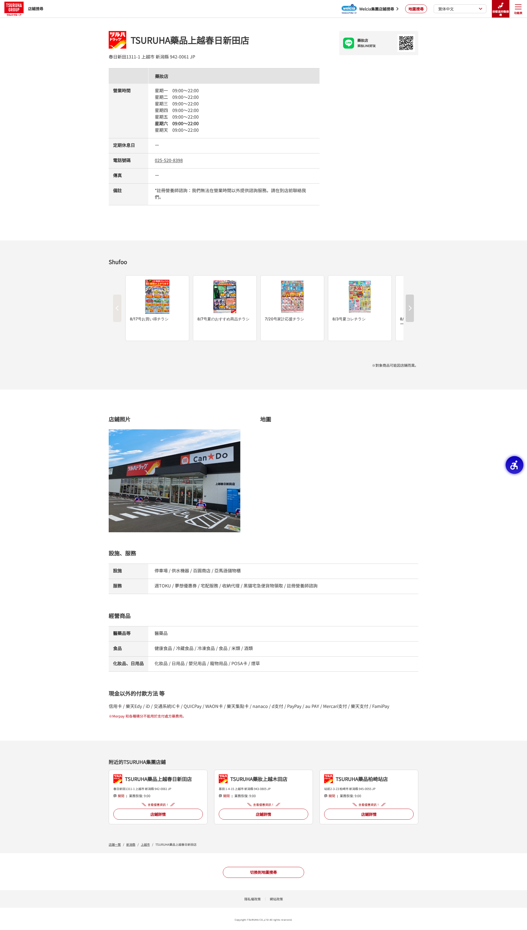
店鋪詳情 (158, 814)
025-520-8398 (169, 160)
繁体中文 (446, 9)
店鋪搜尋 (35, 8)
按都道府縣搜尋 (500, 13)
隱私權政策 (252, 899)
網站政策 (276, 899)
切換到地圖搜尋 (263, 872)
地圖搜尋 (416, 9)
